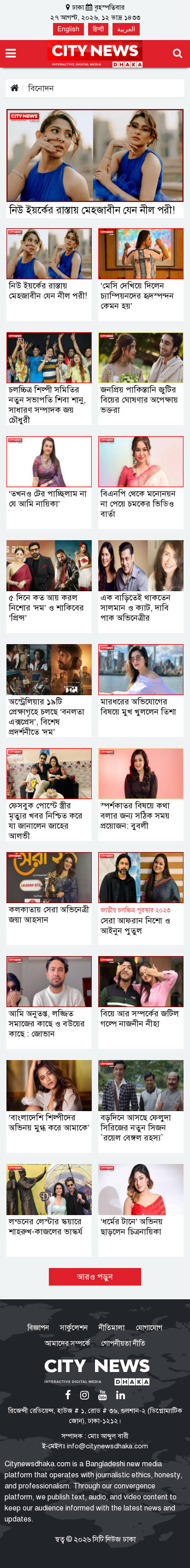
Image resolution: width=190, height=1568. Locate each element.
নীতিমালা (112, 1327)
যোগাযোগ (149, 1327)
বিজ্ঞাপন (38, 1327)
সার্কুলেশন (74, 1327)
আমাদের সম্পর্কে (67, 1343)
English (68, 29)
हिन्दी (98, 29)
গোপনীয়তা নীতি (123, 1343)
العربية (126, 29)
